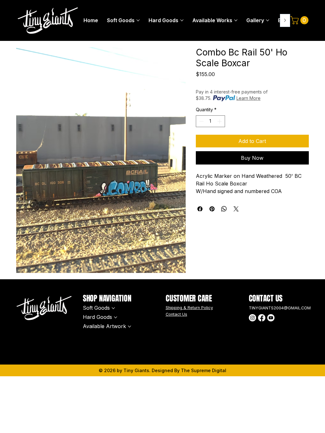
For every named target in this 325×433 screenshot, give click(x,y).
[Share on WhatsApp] (224, 209)
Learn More (248, 98)
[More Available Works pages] (235, 20)
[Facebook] (261, 317)
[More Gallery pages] (267, 20)
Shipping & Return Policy (189, 307)
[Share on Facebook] (200, 209)
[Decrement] (201, 121)
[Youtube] (271, 317)
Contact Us (176, 314)
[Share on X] (236, 209)
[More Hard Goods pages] (181, 20)
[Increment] (220, 121)
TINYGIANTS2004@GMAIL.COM (280, 308)
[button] (300, 20)
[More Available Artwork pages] (129, 326)
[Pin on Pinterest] (212, 209)
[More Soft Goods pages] (138, 20)
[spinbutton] (210, 121)
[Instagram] (252, 317)
